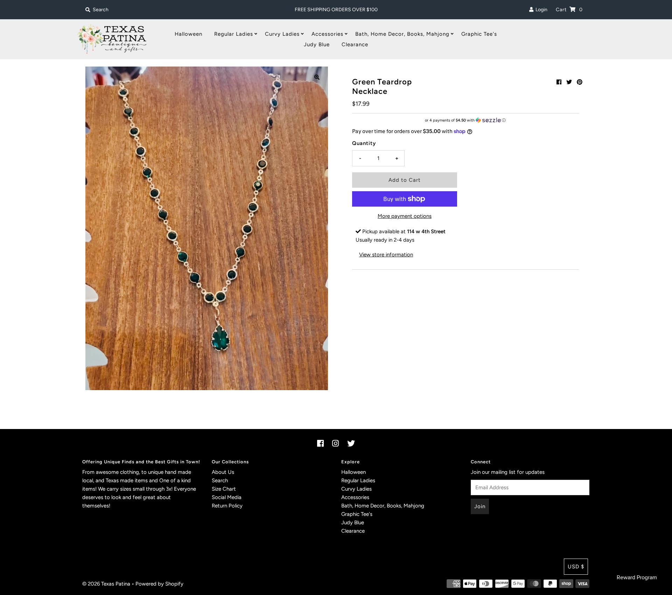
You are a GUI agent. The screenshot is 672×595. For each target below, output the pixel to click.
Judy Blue (317, 44)
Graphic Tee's (479, 34)
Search (220, 480)
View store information (386, 254)
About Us (223, 472)
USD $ (576, 566)
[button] (465, 120)
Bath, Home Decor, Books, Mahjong (402, 34)
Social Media (226, 497)
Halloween (188, 34)
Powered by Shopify (159, 584)
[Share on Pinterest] (579, 82)
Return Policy (227, 506)
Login (540, 10)
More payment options (405, 216)
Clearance (355, 44)
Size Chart (224, 489)
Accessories (327, 34)
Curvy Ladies (282, 34)
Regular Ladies (233, 34)
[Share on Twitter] (569, 82)
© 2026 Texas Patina (106, 584)
